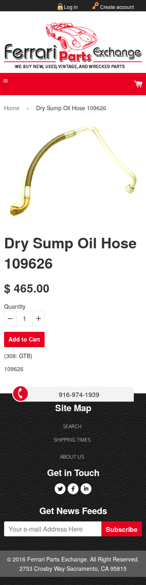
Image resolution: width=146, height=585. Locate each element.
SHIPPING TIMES (72, 439)
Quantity (15, 306)
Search (72, 426)
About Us (72, 456)
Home (11, 108)
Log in (71, 6)
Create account (117, 6)
